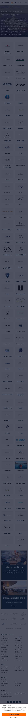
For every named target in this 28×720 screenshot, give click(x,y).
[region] (14, 712)
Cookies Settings (14, 717)
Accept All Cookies (14, 714)
